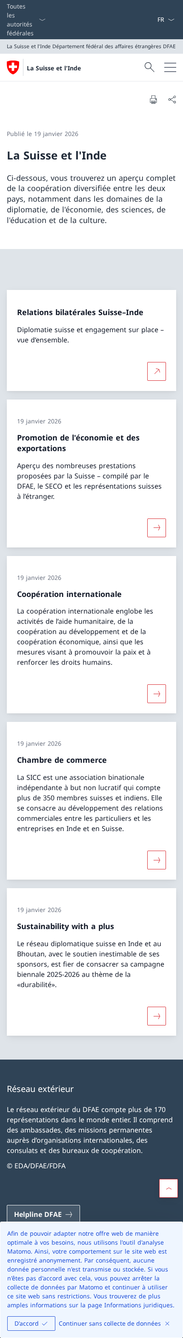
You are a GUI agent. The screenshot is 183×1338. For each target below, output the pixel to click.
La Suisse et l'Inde (54, 68)
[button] (168, 1188)
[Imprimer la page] (153, 99)
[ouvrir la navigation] (170, 67)
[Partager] (172, 99)
